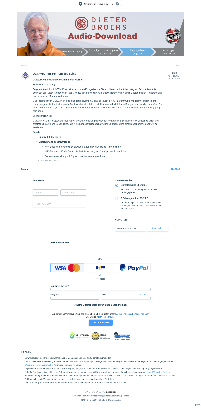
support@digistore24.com (158, 372)
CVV (103, 295)
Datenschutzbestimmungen (81, 361)
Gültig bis (54, 295)
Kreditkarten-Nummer (59, 286)
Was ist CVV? (145, 294)
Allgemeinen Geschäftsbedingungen (132, 314)
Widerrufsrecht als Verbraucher (39, 365)
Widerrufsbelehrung (105, 317)
